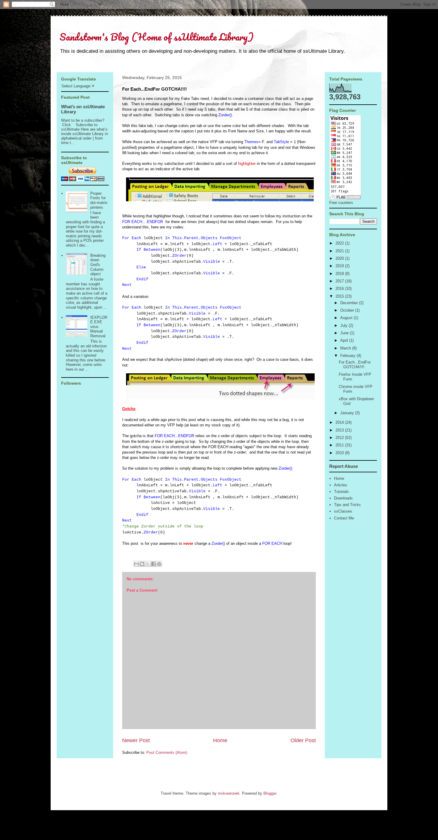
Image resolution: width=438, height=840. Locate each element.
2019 (340, 266)
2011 (340, 445)
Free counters (341, 202)
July (344, 325)
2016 (340, 288)
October (347, 310)
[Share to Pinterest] (159, 564)
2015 (340, 296)
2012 (340, 437)
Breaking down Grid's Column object (97, 264)
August (347, 317)
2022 (340, 243)
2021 (340, 251)
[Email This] (136, 564)
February (348, 355)
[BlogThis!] (142, 564)
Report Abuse (343, 466)
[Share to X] (148, 564)
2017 (340, 281)
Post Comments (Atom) (166, 752)
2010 (340, 453)
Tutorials (341, 491)
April (344, 340)
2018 (340, 273)
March (346, 348)
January (347, 413)
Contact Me (344, 518)
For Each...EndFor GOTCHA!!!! (355, 364)
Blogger (269, 793)
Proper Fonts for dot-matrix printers (99, 200)
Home (220, 740)
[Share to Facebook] (153, 564)
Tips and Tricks (347, 504)
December (349, 303)
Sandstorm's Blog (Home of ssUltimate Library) (157, 37)
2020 (340, 258)
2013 (340, 430)
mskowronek (229, 793)
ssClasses (343, 511)
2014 (340, 422)
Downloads (343, 498)
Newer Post (136, 740)
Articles (340, 485)
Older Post (303, 740)
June (345, 333)
